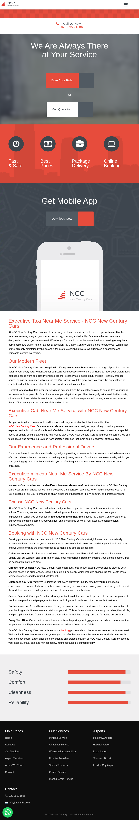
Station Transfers (58, 765)
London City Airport (103, 765)
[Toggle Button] (126, 5)
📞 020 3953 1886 (15, 795)
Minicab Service (58, 737)
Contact (9, 772)
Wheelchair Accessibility (62, 751)
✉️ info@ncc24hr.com (17, 802)
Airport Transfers (14, 758)
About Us (10, 744)
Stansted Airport (102, 758)
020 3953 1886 (72, 27)
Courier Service (57, 772)
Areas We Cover (14, 765)
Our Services (12, 751)
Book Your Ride (61, 80)
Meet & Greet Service (61, 778)
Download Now (62, 218)
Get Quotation (61, 109)
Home (8, 737)
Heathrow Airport (102, 737)
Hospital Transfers (59, 758)
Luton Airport (100, 751)
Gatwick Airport (101, 744)
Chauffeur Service (59, 744)
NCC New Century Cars (21, 426)
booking (65, 630)
